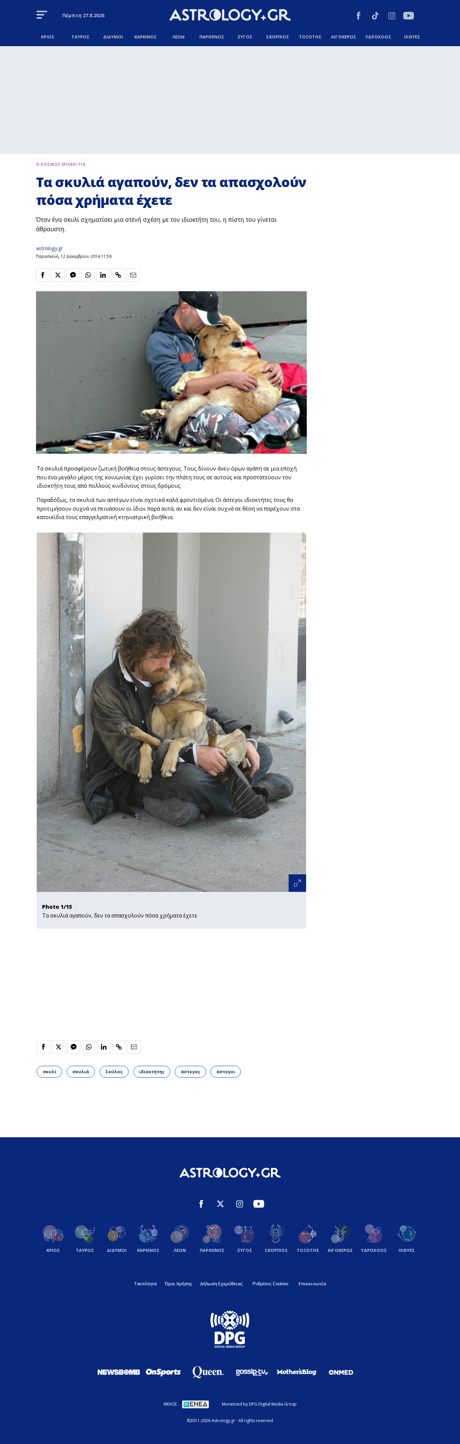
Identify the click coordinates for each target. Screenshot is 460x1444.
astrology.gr (49, 248)
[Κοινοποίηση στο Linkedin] (103, 275)
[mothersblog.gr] (296, 1372)
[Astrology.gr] (230, 16)
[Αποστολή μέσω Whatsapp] (88, 275)
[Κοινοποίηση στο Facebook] (43, 275)
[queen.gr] (207, 1372)
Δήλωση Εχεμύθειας (221, 1284)
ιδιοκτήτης (151, 1072)
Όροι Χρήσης (178, 1284)
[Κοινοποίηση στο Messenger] (73, 275)
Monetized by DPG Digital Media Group (259, 1404)
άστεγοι (226, 1072)
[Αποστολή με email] (133, 275)
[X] (220, 1205)
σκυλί (49, 1072)
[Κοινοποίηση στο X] (58, 275)
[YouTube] (408, 17)
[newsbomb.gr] (118, 1372)
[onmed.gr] (341, 1372)
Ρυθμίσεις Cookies (271, 1283)
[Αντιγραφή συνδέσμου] (118, 275)
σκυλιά (80, 1072)
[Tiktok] (375, 17)
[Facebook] (358, 17)
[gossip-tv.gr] (252, 1372)
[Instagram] (391, 17)
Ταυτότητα (145, 1284)
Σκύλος (114, 1072)
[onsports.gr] (163, 1372)
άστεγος (190, 1072)
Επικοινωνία (312, 1284)
